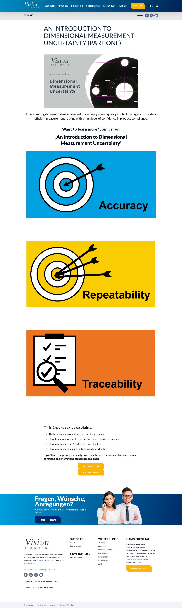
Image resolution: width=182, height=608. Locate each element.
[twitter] (31, 575)
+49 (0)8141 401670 (48, 520)
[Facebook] (146, 15)
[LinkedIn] (155, 15)
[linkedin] (36, 575)
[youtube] (41, 575)
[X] (150, 15)
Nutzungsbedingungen (47, 605)
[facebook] (26, 575)
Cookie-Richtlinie (67, 605)
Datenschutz (29, 605)
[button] (157, 6)
